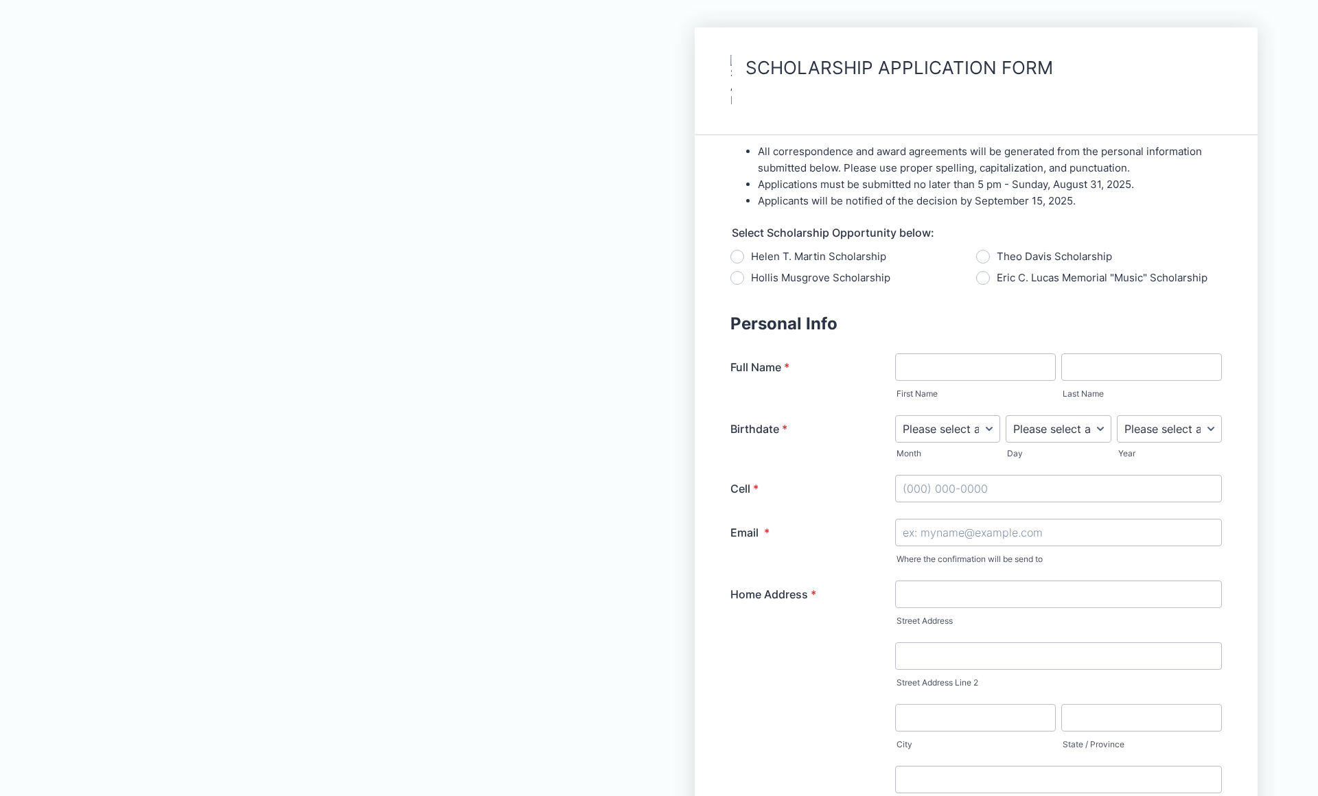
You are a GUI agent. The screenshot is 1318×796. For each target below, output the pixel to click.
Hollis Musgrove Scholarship (820, 277)
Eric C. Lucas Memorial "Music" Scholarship (1102, 277)
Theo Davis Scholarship (1054, 256)
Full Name (759, 367)
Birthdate (758, 429)
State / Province (1093, 744)
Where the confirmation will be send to (970, 559)
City (904, 744)
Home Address (773, 594)
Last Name (1083, 393)
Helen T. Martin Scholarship (818, 256)
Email (750, 532)
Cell (744, 488)
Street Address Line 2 (937, 682)
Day (1015, 453)
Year (1126, 453)
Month (909, 453)
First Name (917, 393)
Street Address (925, 621)
